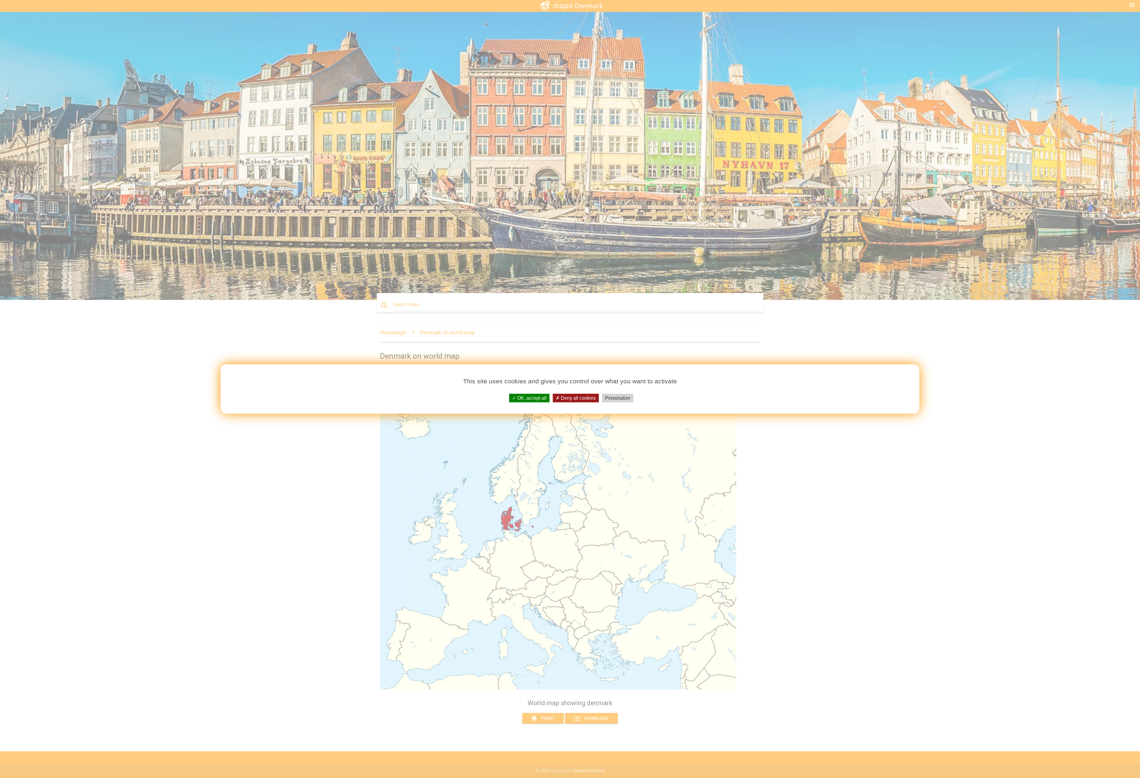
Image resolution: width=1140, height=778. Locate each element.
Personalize (617, 398)
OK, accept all (531, 398)
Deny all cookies (578, 398)
